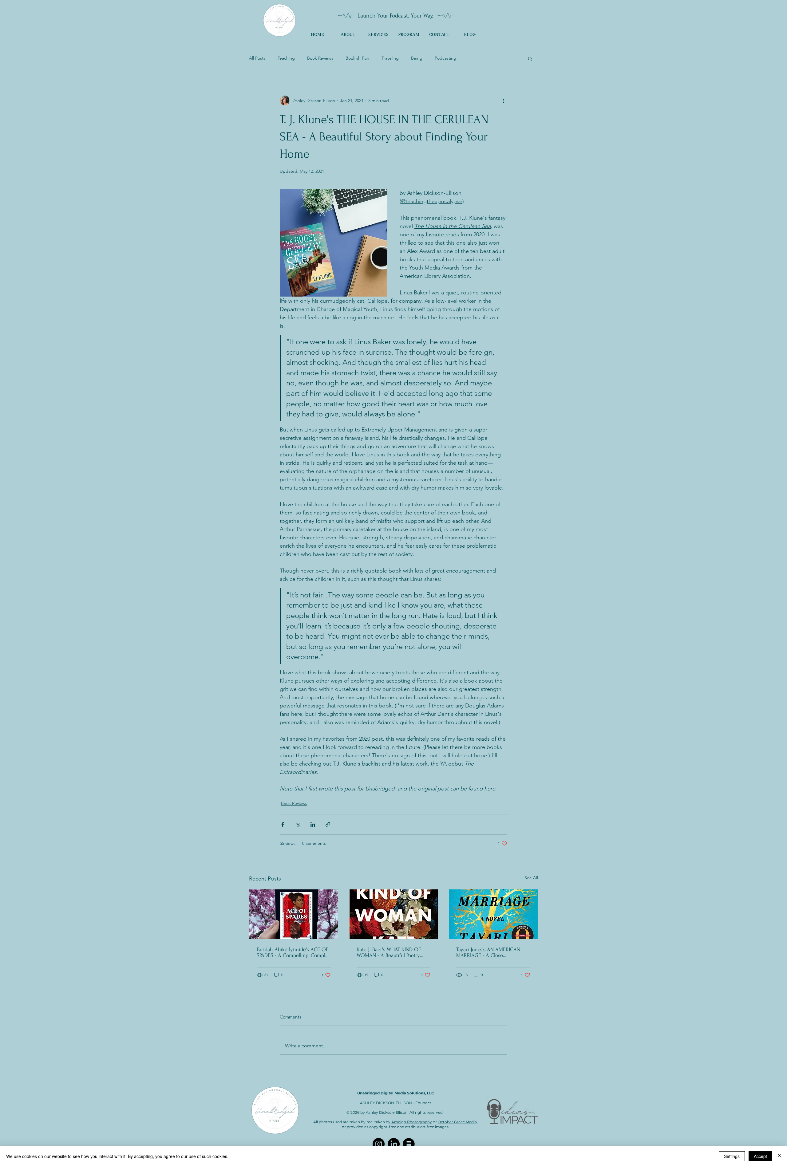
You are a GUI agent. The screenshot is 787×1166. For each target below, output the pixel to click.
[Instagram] (379, 1144)
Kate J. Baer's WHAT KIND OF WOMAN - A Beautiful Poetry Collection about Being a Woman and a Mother (393, 952)
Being (416, 58)
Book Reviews (320, 58)
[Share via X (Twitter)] (298, 824)
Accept (760, 1156)
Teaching (286, 58)
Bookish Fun (357, 58)
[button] (530, 58)
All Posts (257, 58)
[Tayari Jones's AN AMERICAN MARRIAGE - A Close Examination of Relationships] (493, 914)
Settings (732, 1156)
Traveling (390, 58)
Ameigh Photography (411, 1122)
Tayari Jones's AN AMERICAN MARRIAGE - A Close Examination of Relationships (488, 952)
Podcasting (445, 58)
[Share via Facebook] (283, 824)
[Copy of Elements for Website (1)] (409, 1144)
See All (531, 877)
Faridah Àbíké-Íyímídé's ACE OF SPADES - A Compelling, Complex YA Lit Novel (293, 952)
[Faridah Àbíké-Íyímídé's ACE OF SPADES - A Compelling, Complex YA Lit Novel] (293, 914)
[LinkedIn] (394, 1144)
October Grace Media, (458, 1122)
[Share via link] (328, 824)
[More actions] (503, 100)
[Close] (779, 1156)
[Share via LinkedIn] (313, 824)
